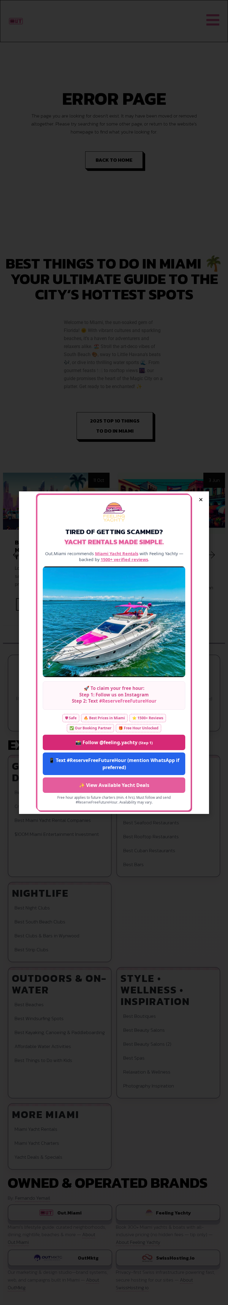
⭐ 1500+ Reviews (147, 717)
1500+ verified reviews (124, 559)
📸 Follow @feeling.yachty (114, 742)
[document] (114, 652)
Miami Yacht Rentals (116, 553)
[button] (201, 499)
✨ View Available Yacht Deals (114, 785)
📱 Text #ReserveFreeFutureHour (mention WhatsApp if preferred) (114, 764)
